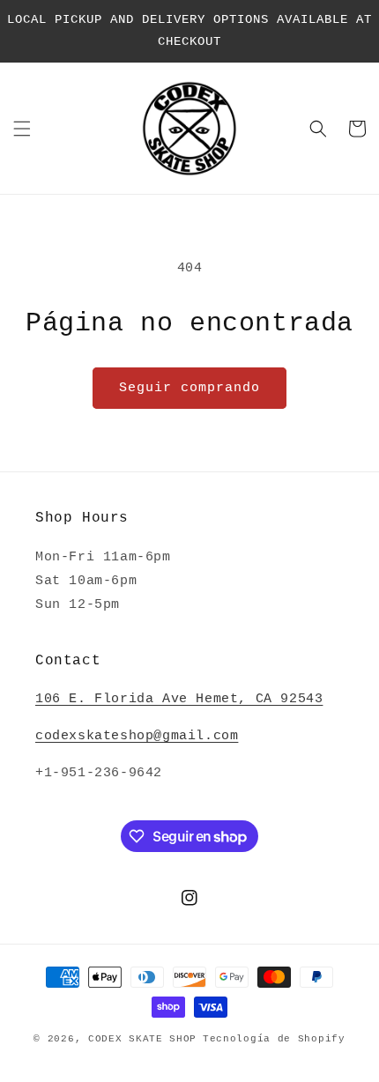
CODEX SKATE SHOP (142, 1039)
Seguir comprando (189, 388)
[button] (22, 128)
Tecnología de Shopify (274, 1039)
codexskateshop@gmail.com (136, 736)
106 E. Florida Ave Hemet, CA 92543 (179, 699)
